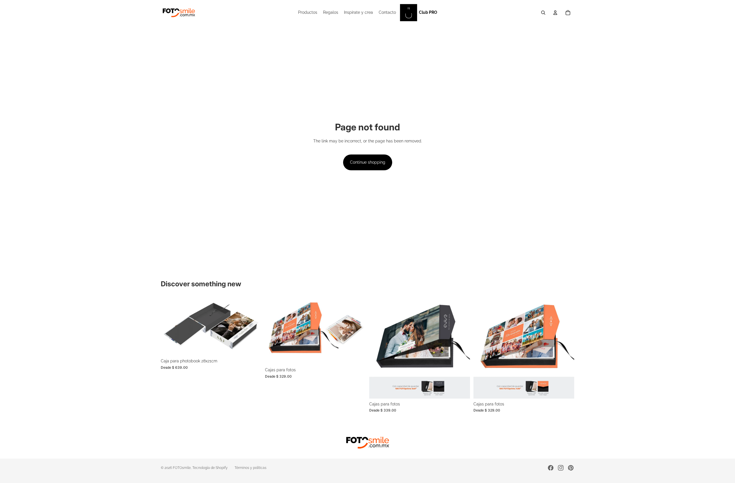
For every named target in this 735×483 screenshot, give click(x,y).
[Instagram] (560, 467)
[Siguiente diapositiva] (253, 326)
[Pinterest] (570, 467)
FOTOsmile (182, 468)
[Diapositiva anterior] (169, 326)
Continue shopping (367, 162)
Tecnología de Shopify (210, 468)
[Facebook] (550, 467)
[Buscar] (543, 12)
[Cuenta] (555, 12)
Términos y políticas (250, 468)
